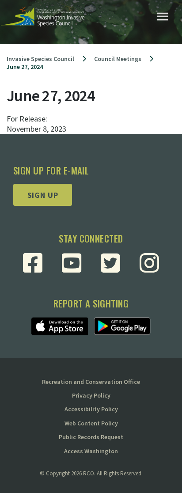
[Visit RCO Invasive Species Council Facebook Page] (32, 263)
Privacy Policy (91, 395)
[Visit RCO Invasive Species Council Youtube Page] (71, 263)
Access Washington (91, 451)
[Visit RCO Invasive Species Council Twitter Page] (110, 263)
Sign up (42, 195)
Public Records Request (91, 437)
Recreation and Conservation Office (91, 382)
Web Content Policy (91, 423)
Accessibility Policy (91, 409)
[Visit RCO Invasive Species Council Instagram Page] (149, 263)
